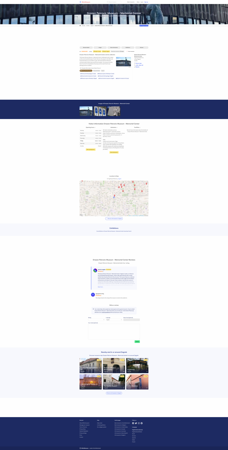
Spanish (134, 438)
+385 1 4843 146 (139, 65)
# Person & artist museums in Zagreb (106, 78)
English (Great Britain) (137, 432)
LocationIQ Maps (135, 215)
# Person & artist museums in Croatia (88, 76)
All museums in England (120, 435)
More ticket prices (114, 152)
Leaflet (129, 215)
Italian (133, 440)
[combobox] (114, 2)
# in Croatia (98, 51)
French (133, 442)
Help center (99, 423)
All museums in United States (121, 427)
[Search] (107, 1)
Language (108, 317)
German (134, 436)
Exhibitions (128, 47)
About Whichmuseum (84, 423)
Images (100, 47)
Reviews (141, 47)
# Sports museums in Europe (122, 78)
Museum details (86, 47)
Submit (137, 341)
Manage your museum (85, 425)
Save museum (131, 51)
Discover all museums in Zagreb (114, 218)
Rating (89, 317)
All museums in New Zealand (121, 433)
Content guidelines (101, 425)
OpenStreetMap (141, 215)
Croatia (135, 60)
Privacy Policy (83, 429)
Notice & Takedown (84, 431)
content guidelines (106, 312)
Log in (141, 2)
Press (81, 435)
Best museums (130, 2)
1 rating (90, 51)
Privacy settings (83, 433)
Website (137, 67)
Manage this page (144, 25)
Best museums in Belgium (120, 425)
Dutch (133, 434)
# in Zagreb (106, 51)
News (138, 2)
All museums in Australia (120, 431)
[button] (124, 185)
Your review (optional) (93, 323)
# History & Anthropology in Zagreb (105, 76)
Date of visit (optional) (128, 317)
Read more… (100, 287)
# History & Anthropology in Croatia (88, 73)
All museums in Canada (120, 429)
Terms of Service (83, 427)
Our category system (101, 427)
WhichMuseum (85, 2)
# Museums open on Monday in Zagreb (88, 78)
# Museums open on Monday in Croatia (105, 73)
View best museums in (117, 51)
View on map (138, 63)
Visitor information (114, 47)
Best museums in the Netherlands (122, 423)
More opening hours (91, 149)
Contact (81, 437)
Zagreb (139, 59)
